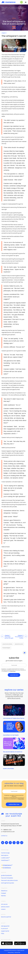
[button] (21, 2)
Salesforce (4, 891)
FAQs (2, 933)
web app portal (5, 926)
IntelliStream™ (5, 860)
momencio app (5, 853)
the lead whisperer (6, 647)
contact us (4, 835)
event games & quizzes (7, 883)
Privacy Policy (12, 671)
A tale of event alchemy (7, 644)
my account (4, 928)
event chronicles (8, 768)
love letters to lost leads (11, 735)
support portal (5, 931)
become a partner (6, 917)
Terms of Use (17, 952)
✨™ (7, 865)
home (3, 7)
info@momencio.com (8, 831)
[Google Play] (20, 943)
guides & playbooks (6, 875)
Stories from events (19, 644)
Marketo (3, 895)
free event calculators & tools (9, 880)
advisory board (5, 907)
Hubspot (3, 893)
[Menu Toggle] (25, 2)
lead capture (4, 855)
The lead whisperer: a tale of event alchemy (13, 8)
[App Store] (7, 943)
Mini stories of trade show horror (13, 718)
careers (3, 909)
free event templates (7, 878)
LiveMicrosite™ (5, 858)
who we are (4, 904)
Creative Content (15, 7)
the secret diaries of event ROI (12, 752)
